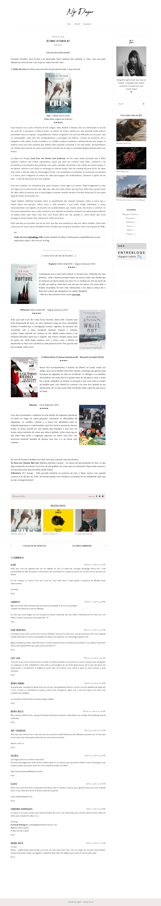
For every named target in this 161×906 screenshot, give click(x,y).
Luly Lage (16, 658)
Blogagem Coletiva (131, 214)
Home (69, 24)
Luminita (15, 601)
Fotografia (87, 24)
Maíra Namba (17, 683)
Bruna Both (17, 843)
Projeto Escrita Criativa (20, 831)
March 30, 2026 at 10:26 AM (94, 711)
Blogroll (77, 24)
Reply (13, 594)
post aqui (76, 294)
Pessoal (131, 226)
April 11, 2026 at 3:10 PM (96, 843)
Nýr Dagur (80, 11)
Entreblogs (33, 237)
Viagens (131, 234)
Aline (13, 564)
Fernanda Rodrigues (21, 809)
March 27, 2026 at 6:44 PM (95, 683)
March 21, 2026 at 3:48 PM (95, 602)
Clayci (14, 783)
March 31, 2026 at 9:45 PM (95, 756)
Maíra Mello (17, 711)
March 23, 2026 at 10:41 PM (95, 630)
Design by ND (88, 902)
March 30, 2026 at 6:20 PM (95, 731)
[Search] (143, 104)
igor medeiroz (18, 630)
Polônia (131, 230)
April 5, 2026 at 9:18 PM (96, 809)
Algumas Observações (20, 828)
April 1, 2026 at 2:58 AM (96, 784)
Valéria (14, 755)
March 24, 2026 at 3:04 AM (95, 658)
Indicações (58, 45)
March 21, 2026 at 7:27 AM (95, 565)
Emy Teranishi (18, 730)
